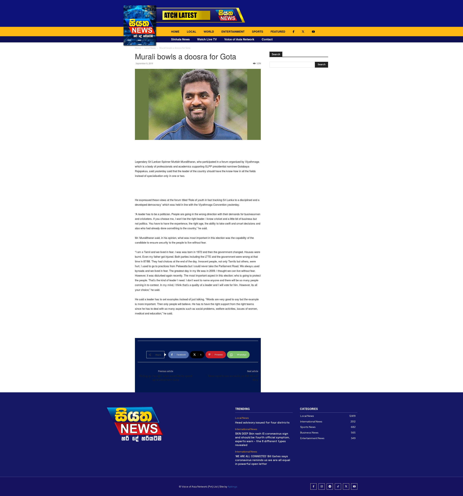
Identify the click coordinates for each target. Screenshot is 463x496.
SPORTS (257, 32)
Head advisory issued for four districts (262, 422)
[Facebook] (313, 486)
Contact (267, 39)
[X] (346, 486)
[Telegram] (330, 486)
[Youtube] (354, 486)
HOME (175, 32)
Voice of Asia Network (239, 39)
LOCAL (191, 32)
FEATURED (278, 32)
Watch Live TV (207, 39)
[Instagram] (321, 486)
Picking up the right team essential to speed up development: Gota (165, 377)
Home (138, 47)
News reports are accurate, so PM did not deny (233, 377)
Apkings (232, 486)
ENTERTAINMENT (233, 32)
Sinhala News (180, 39)
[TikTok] (338, 486)
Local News (150, 47)
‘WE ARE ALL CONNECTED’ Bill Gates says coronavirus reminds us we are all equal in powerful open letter (262, 460)
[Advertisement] (198, 150)
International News (246, 429)
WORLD (209, 32)
